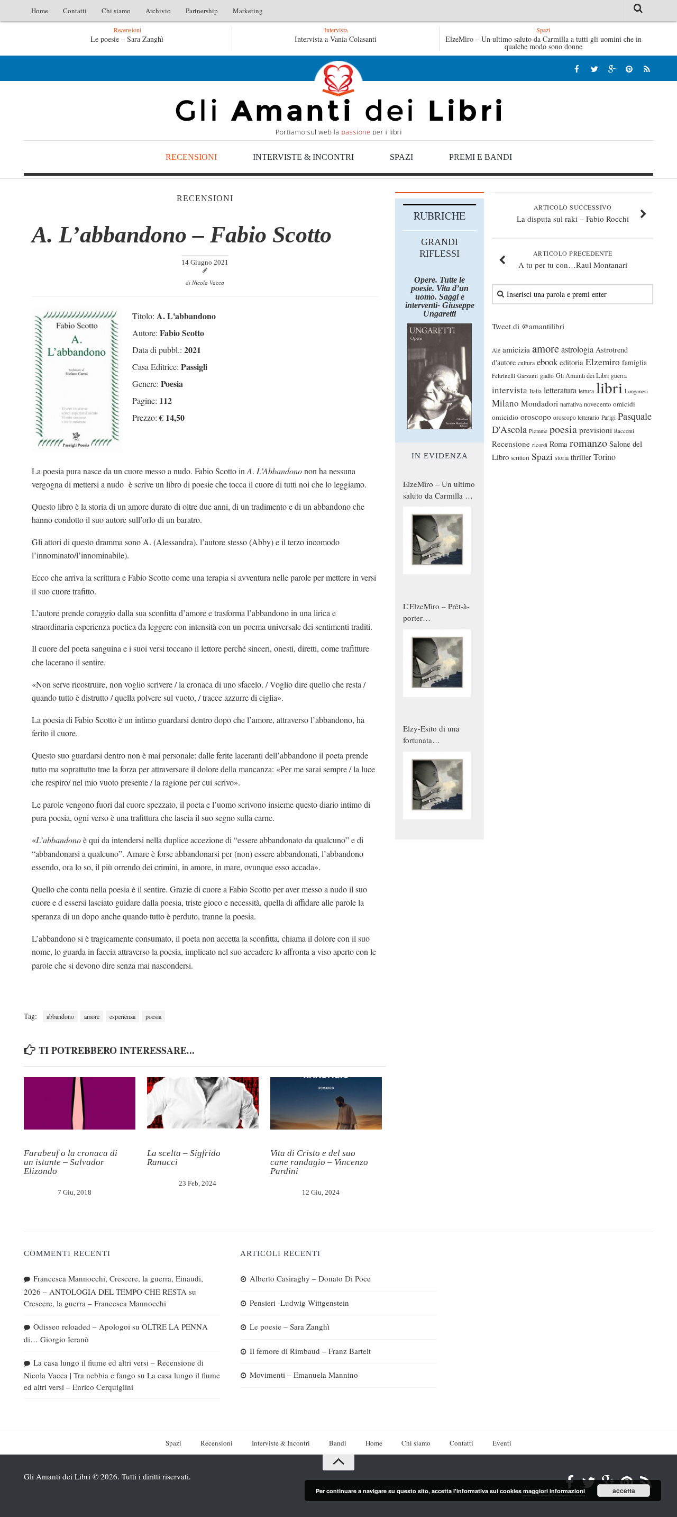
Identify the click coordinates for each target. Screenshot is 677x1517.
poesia (153, 1016)
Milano (505, 403)
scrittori (520, 458)
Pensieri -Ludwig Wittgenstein (299, 1302)
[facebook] (576, 68)
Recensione (511, 443)
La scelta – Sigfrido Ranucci (184, 1157)
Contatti (75, 10)
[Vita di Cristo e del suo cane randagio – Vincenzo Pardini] (326, 1103)
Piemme (538, 431)
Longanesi (636, 391)
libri (609, 387)
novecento (597, 404)
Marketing (248, 10)
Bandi (337, 1443)
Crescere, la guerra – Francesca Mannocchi (95, 1303)
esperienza (122, 1016)
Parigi (608, 417)
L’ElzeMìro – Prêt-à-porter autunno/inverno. (436, 612)
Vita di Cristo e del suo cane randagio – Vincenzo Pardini (319, 1162)
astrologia (577, 349)
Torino (604, 457)
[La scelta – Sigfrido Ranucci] (203, 1103)
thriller (581, 457)
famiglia (634, 362)
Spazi (401, 156)
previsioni (595, 430)
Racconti (624, 431)
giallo (547, 376)
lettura (586, 391)
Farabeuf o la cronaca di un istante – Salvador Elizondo (70, 1162)
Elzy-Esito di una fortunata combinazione (431, 734)
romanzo (588, 443)
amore (91, 1016)
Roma (559, 443)
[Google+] (611, 68)
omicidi (624, 404)
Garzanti (527, 376)
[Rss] (646, 68)
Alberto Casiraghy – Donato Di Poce (310, 1278)
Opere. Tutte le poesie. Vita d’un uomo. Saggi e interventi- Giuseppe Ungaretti (439, 296)
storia (562, 458)
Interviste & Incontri (303, 156)
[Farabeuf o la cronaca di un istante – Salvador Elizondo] (79, 1103)
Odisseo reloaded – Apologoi (81, 1326)
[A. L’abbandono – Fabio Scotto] (77, 448)
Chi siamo (116, 10)
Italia (535, 391)
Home (39, 10)
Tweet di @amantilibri (528, 326)
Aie (496, 350)
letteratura (560, 390)
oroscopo (535, 416)
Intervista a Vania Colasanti (336, 39)
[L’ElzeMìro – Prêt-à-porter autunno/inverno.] (437, 663)
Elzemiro (602, 362)
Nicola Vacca (208, 282)
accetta (623, 1490)
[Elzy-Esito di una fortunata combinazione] (437, 785)
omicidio (505, 417)
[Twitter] (594, 68)
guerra (619, 376)
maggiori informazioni (554, 1491)
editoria (571, 362)
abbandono (60, 1016)
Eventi (501, 1443)
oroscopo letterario (576, 417)
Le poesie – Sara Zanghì (126, 39)
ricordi (539, 444)
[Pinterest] (629, 68)
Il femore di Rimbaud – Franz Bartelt (310, 1351)
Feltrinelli (503, 376)
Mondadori (539, 403)
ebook (547, 362)
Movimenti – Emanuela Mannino (304, 1374)
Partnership (202, 10)
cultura (526, 362)
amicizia (516, 349)
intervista (509, 390)
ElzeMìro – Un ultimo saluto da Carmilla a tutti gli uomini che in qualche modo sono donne (543, 42)
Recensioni (191, 156)
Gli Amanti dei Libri (338, 98)
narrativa (571, 404)
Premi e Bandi (480, 156)
